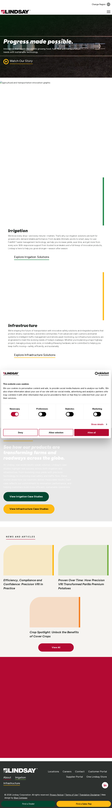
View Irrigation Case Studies (26, 496)
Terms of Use (71, 795)
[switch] (42, 414)
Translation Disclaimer (89, 795)
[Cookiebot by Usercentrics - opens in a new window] (97, 374)
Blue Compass (20, 798)
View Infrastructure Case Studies (29, 508)
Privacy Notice (57, 795)
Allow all (92, 432)
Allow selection (56, 432)
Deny (20, 432)
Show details (97, 424)
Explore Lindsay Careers (28, 697)
